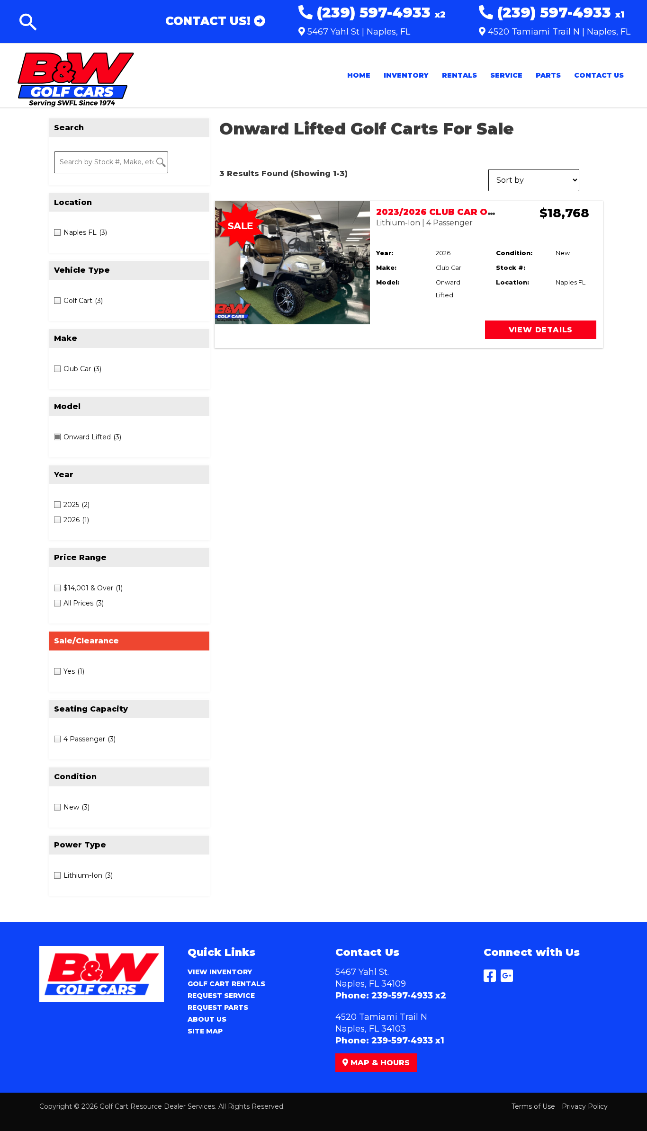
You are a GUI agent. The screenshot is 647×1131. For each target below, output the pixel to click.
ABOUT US (207, 1019)
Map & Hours (379, 1062)
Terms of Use (533, 1106)
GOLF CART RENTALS (226, 984)
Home (358, 75)
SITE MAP (205, 1031)
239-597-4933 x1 (407, 1040)
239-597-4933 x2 (408, 995)
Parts (548, 75)
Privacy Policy (585, 1106)
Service (506, 75)
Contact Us (599, 75)
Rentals (459, 75)
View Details (541, 329)
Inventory (406, 75)
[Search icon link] (28, 23)
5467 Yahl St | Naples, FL (357, 32)
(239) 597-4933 (379, 12)
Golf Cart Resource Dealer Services (157, 1106)
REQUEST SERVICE (221, 995)
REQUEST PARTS (218, 1007)
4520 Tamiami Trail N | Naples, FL (557, 32)
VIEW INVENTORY (220, 972)
